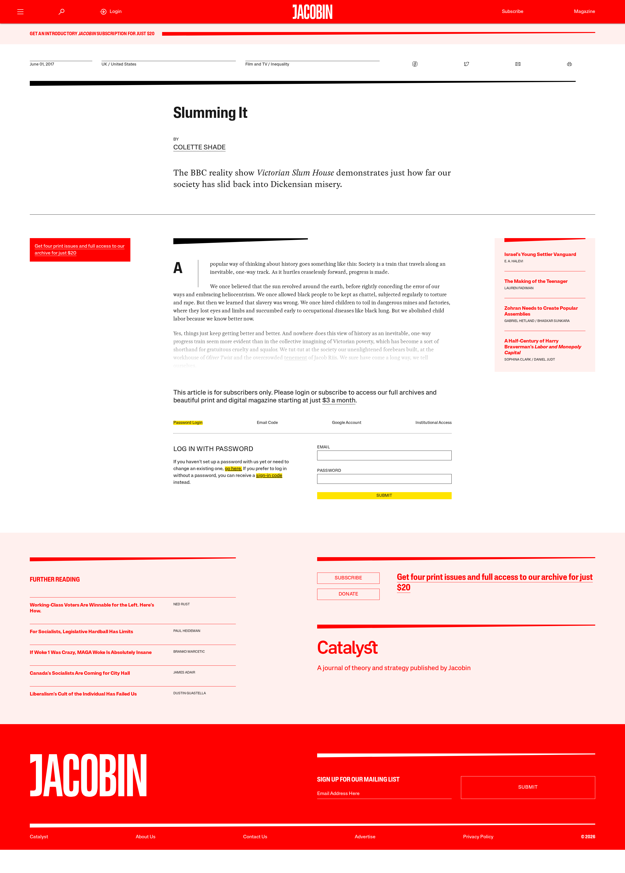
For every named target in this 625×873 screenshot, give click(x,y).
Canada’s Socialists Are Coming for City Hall (80, 673)
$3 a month (338, 401)
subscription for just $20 (125, 34)
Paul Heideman (186, 631)
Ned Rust (181, 604)
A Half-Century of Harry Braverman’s (542, 347)
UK (104, 64)
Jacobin (87, 34)
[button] (20, 11)
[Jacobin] (312, 12)
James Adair (184, 672)
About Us (146, 837)
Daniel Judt (544, 360)
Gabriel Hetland (519, 321)
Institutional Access (434, 423)
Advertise (365, 837)
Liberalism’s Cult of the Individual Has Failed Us (83, 694)
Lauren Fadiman (518, 288)
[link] (111, 11)
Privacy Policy (478, 837)
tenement (295, 357)
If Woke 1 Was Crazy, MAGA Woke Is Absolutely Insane (91, 652)
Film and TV (256, 64)
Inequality (280, 64)
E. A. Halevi (513, 261)
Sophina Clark (517, 360)
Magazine (584, 11)
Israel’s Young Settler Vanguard (540, 254)
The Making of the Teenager (536, 281)
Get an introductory (54, 34)
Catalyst (39, 837)
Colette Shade (199, 147)
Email (323, 447)
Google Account (346, 423)
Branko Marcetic (189, 652)
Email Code (267, 423)
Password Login (188, 423)
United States (123, 64)
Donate (348, 594)
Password (329, 471)
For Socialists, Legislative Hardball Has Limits (81, 632)
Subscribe (512, 11)
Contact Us (255, 837)
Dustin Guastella (189, 693)
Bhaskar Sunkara (553, 321)
